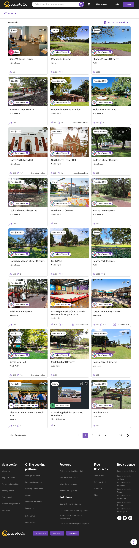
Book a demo (30, 522)
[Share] (40, 30)
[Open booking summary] (89, 4)
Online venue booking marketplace (74, 524)
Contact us (6, 510)
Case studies (99, 476)
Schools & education (33, 502)
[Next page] (127, 435)
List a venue (30, 516)
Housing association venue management (71, 517)
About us (6, 471)
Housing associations (34, 489)
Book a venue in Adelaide (124, 477)
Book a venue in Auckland (124, 484)
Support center (8, 478)
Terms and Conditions (11, 484)
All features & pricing (68, 491)
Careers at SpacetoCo (11, 504)
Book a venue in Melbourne (124, 497)
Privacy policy (8, 491)
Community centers (33, 482)
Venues (28, 495)
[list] (12, 491)
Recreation (29, 508)
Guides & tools (100, 482)
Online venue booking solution (72, 471)
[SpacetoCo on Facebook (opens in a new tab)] (119, 518)
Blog (96, 495)
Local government (32, 476)
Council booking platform (70, 504)
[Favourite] (45, 30)
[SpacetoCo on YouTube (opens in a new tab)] (125, 518)
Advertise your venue (68, 484)
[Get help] (133, 542)
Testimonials (7, 497)
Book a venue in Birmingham (124, 510)
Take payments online (69, 478)
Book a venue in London (124, 503)
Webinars (98, 489)
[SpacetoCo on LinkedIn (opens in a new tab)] (130, 518)
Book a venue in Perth (126, 471)
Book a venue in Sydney (124, 490)
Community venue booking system (74, 510)
